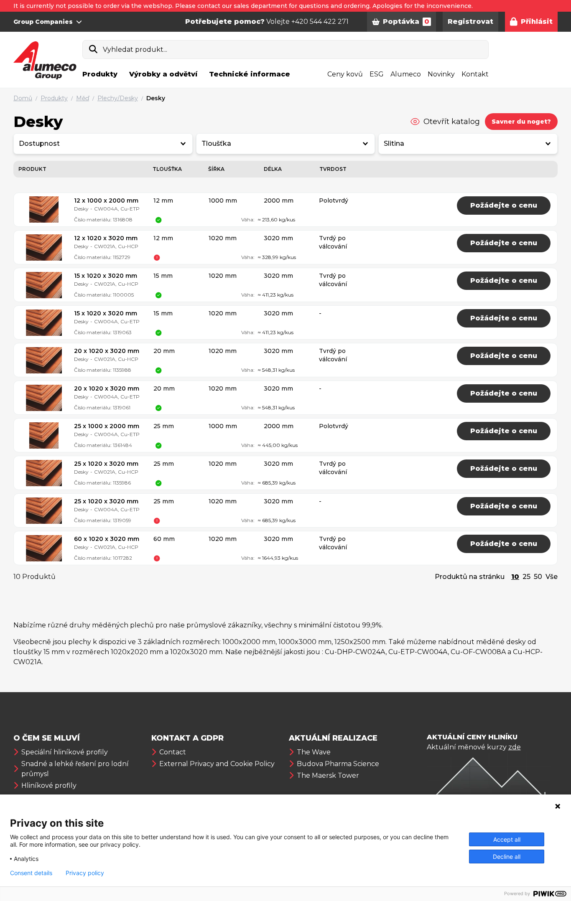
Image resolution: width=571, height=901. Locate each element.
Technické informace (249, 74)
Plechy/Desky (117, 98)
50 (538, 577)
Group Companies (43, 21)
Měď (82, 98)
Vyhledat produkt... (135, 49)
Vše (552, 577)
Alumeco (405, 74)
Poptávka (406, 21)
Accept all (506, 839)
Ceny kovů (345, 74)
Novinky (441, 74)
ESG (377, 74)
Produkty (99, 74)
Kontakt (475, 74)
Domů (22, 98)
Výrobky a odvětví (163, 74)
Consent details (31, 873)
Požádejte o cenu (503, 205)
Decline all (506, 856)
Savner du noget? (521, 121)
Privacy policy (85, 873)
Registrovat (470, 21)
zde (514, 747)
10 (515, 577)
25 (526, 577)
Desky (155, 98)
